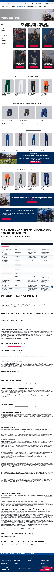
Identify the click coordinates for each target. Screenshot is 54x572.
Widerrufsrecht (29, 568)
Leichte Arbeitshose (6, 285)
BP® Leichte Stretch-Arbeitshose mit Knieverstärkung (32, 94)
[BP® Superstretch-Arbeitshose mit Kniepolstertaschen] (46, 86)
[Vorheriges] (1, 87)
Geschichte (16, 563)
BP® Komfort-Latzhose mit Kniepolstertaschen (33, 147)
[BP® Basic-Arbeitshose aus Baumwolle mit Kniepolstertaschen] (20, 86)
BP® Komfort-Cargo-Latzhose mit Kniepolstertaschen (19, 147)
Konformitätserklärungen (32, 558)
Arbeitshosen (3, 28)
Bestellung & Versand (45, 558)
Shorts (2, 32)
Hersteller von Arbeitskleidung (19, 558)
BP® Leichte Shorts (40, 120)
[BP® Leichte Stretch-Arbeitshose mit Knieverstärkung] (33, 86)
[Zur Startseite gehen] (2, 3)
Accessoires (3, 43)
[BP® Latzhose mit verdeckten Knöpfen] (46, 139)
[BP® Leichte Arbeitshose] (33, 179)
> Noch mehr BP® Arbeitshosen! (33, 76)
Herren (2, 24)
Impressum (19, 568)
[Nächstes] (53, 87)
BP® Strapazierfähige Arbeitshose (6, 94)
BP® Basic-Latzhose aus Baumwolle (6, 147)
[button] (52, 287)
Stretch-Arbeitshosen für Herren (12, 363)
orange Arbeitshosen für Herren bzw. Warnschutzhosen (24, 481)
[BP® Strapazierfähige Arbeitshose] (8, 86)
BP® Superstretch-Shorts (24, 120)
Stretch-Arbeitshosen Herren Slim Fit (36, 375)
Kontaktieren (48, 567)
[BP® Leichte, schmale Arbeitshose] (46, 179)
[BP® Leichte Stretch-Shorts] (10, 112)
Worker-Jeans (5, 276)
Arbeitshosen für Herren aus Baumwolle (20, 338)
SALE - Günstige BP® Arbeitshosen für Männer (27, 169)
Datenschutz (24, 568)
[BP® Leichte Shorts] (44, 112)
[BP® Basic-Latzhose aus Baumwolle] (7, 139)
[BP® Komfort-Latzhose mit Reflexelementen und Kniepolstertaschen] (20, 179)
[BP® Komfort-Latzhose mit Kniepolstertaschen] (33, 139)
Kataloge (29, 560)
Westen (2, 37)
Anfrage (31, 544)
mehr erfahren (20, 45)
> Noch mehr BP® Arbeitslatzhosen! (33, 130)
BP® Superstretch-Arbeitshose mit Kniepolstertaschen (45, 94)
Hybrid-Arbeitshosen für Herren (19, 382)
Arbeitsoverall (4, 35)
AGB (21, 568)
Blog (28, 563)
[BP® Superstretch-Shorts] (27, 112)
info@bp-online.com (4, 563)
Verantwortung (17, 560)
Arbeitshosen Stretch (4, 30)
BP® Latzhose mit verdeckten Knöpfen (45, 147)
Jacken (2, 38)
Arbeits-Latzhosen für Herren (41, 535)
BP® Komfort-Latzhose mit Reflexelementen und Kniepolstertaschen (20, 187)
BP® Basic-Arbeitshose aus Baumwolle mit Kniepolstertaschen (20, 94)
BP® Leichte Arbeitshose (32, 186)
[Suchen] (25, 3)
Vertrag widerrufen (45, 569)
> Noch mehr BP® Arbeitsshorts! (35, 103)
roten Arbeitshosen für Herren (44, 473)
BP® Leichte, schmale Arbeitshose (45, 187)
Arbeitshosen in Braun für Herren (9, 466)
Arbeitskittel (3, 40)
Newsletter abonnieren (35, 161)
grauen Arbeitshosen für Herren (44, 446)
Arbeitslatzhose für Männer (21, 406)
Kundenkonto (43, 563)
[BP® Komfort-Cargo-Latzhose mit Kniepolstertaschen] (20, 139)
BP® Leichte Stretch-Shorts (7, 120)
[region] (27, 87)
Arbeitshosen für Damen (10, 536)
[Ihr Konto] (39, 3)
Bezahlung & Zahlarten (45, 560)
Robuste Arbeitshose (6, 249)
